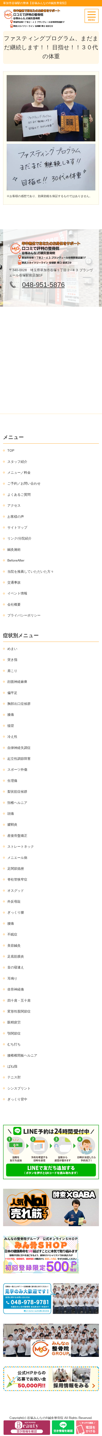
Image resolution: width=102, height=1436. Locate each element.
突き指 (12, 660)
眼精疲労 (14, 1022)
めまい (12, 649)
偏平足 (12, 693)
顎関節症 (14, 1033)
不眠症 (12, 934)
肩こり (12, 671)
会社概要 (14, 604)
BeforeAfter (15, 560)
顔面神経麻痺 (17, 682)
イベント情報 (17, 593)
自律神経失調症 (19, 748)
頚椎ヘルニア (17, 803)
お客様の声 (15, 516)
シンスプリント (19, 1088)
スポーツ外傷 (17, 769)
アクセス (14, 505)
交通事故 (14, 582)
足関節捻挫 (15, 868)
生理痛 (12, 781)
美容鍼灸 (14, 945)
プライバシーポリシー (24, 615)
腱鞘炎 (12, 824)
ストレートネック (20, 846)
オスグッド (15, 890)
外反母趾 (14, 901)
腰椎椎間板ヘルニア (22, 1055)
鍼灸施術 (14, 549)
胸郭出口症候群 (19, 704)
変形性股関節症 (19, 1011)
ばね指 (12, 1066)
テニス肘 (14, 1077)
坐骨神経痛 (15, 989)
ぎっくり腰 (15, 912)
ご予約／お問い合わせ (24, 483)
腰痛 (10, 923)
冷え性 (12, 736)
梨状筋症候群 (17, 791)
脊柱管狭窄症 (17, 879)
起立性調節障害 (19, 759)
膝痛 (10, 714)
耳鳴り (12, 978)
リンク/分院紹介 (19, 538)
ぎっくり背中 (17, 1099)
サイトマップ (17, 527)
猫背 (10, 726)
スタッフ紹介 (17, 462)
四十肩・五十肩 (19, 1000)
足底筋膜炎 (15, 956)
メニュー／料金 (19, 472)
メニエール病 (17, 858)
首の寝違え (15, 967)
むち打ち (14, 1044)
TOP (10, 450)
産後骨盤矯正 (17, 835)
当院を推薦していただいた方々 (30, 571)
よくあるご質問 (19, 494)
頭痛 (10, 813)
